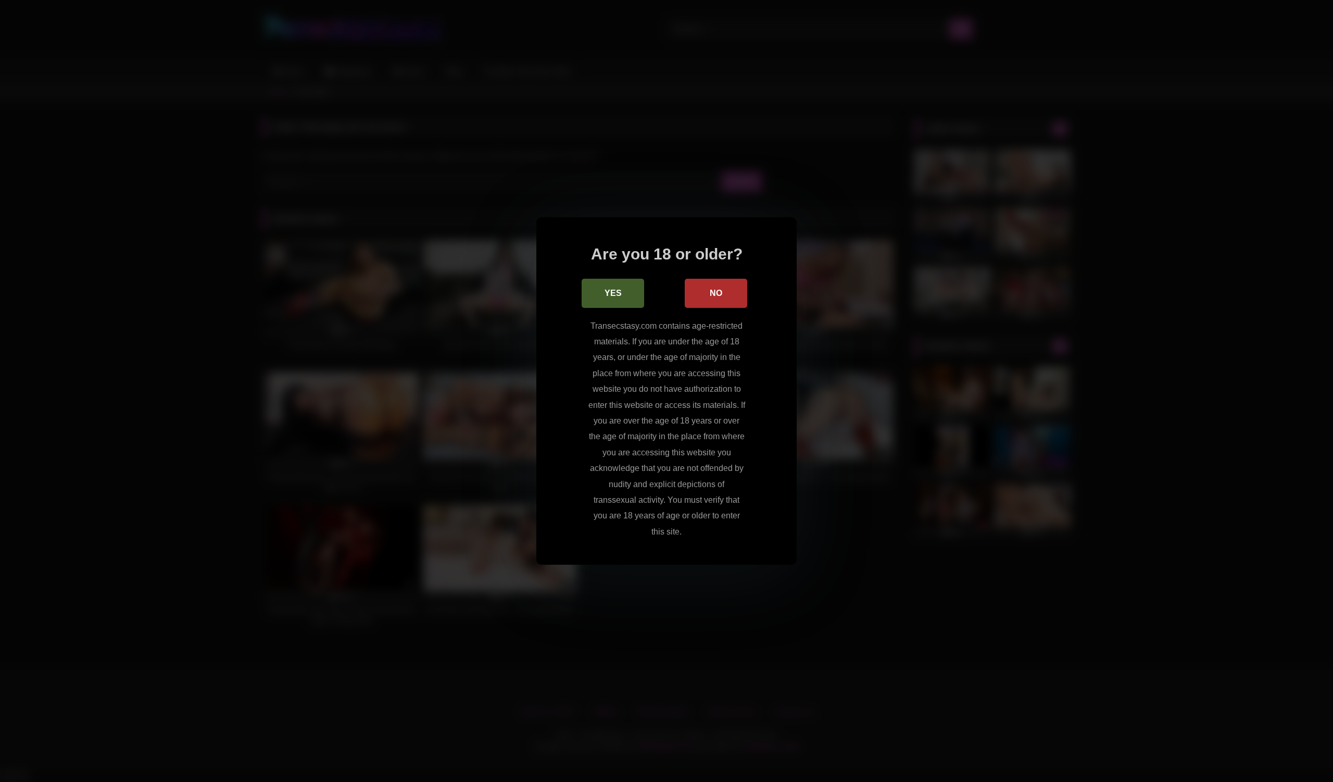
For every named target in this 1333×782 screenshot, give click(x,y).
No (716, 293)
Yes (613, 293)
